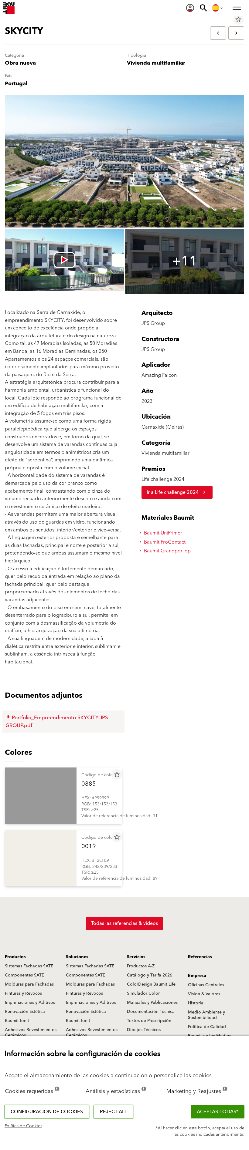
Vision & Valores (204, 994)
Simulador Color (143, 993)
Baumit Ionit (17, 1020)
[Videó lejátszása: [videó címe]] (64, 260)
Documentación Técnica (151, 1011)
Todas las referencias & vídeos (124, 923)
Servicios (136, 957)
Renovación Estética (25, 1011)
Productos (15, 957)
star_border (238, 19)
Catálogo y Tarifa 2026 (149, 975)
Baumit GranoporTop (167, 551)
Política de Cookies (23, 1126)
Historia (195, 1003)
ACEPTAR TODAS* (217, 1112)
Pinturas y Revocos (23, 993)
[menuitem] (190, 7)
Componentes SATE (24, 975)
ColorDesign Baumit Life (151, 984)
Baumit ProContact (164, 542)
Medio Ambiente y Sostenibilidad (206, 1015)
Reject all (113, 1112)
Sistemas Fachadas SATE (29, 966)
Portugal (16, 83)
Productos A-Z (141, 966)
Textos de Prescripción (149, 1020)
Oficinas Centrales (206, 985)
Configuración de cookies (47, 1112)
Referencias (200, 957)
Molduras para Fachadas (29, 984)
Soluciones (77, 957)
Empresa (197, 976)
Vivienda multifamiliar (156, 63)
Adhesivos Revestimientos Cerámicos (30, 1032)
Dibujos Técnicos (144, 1030)
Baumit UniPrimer (162, 533)
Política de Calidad (207, 1026)
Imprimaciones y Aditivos (30, 1002)
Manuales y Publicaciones (152, 1002)
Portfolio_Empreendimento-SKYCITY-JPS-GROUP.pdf (57, 721)
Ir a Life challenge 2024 (173, 492)
